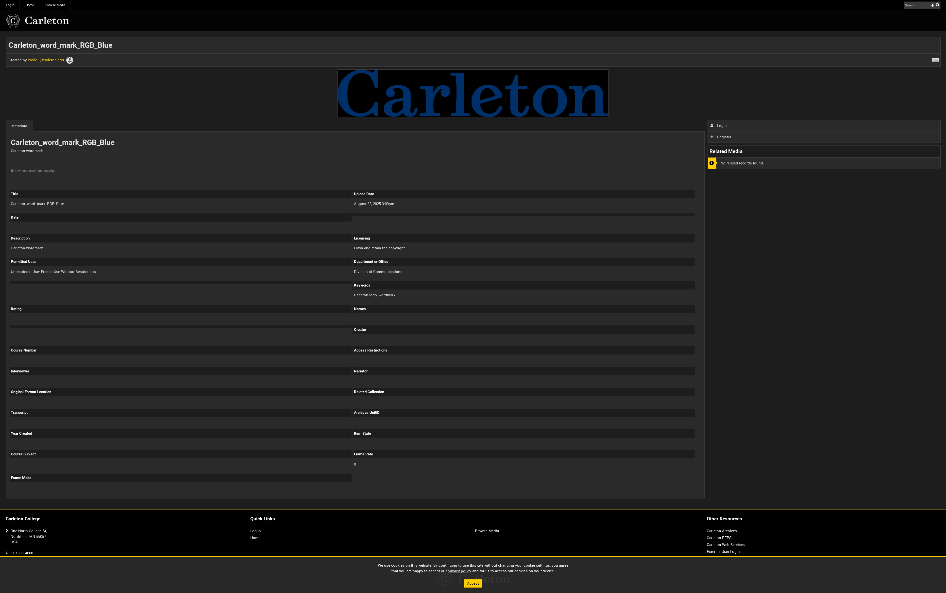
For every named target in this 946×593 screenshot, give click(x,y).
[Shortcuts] (935, 59)
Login (721, 125)
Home (30, 5)
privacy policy (459, 570)
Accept (473, 583)
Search (937, 5)
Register (723, 136)
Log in (10, 5)
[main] (473, 270)
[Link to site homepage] (37, 20)
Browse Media (55, 5)
